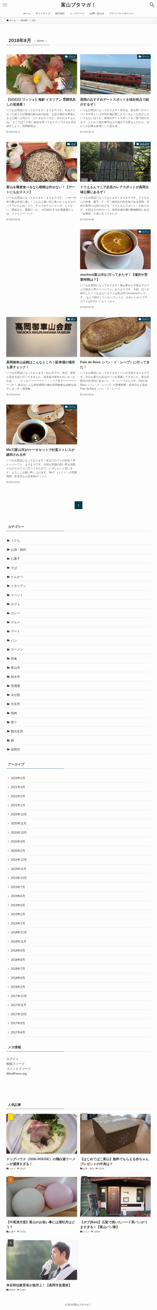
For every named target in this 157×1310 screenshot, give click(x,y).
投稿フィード (15, 1063)
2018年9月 (18, 950)
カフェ (15, 604)
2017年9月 (18, 1023)
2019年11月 (18, 869)
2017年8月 (18, 1032)
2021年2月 (18, 796)
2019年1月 (18, 923)
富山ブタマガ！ (78, 4)
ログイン (12, 1059)
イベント (17, 595)
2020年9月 (18, 841)
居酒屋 (15, 685)
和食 (14, 658)
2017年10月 (19, 1014)
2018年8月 (18, 959)
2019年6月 (18, 896)
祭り (14, 722)
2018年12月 (19, 932)
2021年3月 (18, 787)
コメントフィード (18, 1068)
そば (14, 567)
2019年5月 (18, 905)
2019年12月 (19, 859)
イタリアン (18, 586)
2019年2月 (18, 914)
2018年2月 (18, 987)
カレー (15, 613)
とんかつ (17, 576)
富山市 (15, 667)
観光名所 (17, 731)
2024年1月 (18, 778)
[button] (152, 5)
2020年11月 (18, 823)
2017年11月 (18, 1005)
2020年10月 (19, 832)
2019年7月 (18, 887)
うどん (15, 540)
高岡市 (15, 749)
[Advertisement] (40, 258)
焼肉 (14, 713)
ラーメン (17, 649)
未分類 (15, 695)
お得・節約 (18, 549)
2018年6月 (18, 978)
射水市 (15, 676)
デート (15, 631)
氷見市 (15, 704)
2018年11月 (18, 941)
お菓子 (15, 558)
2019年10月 (19, 878)
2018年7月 (18, 968)
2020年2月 (18, 850)
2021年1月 (18, 805)
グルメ (15, 622)
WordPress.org (16, 1073)
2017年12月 (19, 996)
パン (14, 640)
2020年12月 (19, 814)
